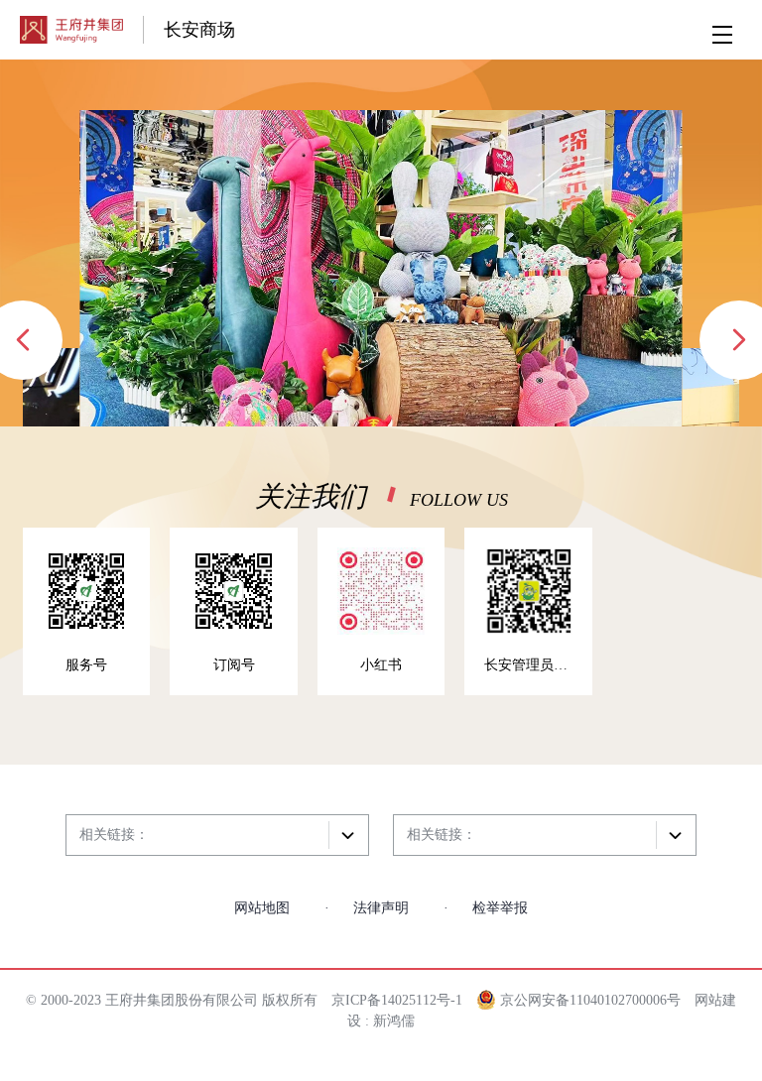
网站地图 (262, 908)
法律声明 (381, 908)
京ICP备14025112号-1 (396, 1000)
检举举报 (500, 908)
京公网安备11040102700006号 (588, 1000)
